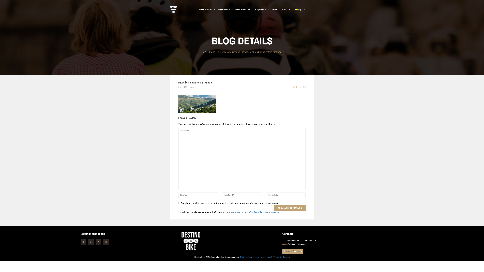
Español (301, 9)
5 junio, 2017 (183, 87)
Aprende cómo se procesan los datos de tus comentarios (251, 212)
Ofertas (274, 9)
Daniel (192, 87)
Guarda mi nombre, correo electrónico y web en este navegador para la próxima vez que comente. (230, 203)
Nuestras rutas (205, 9)
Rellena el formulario (293, 251)
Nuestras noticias (242, 9)
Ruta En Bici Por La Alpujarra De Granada (228, 51)
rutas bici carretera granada (195, 82)
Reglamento (260, 9)
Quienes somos (223, 9)
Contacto (286, 9)
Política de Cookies (281, 257)
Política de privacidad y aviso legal (255, 257)
